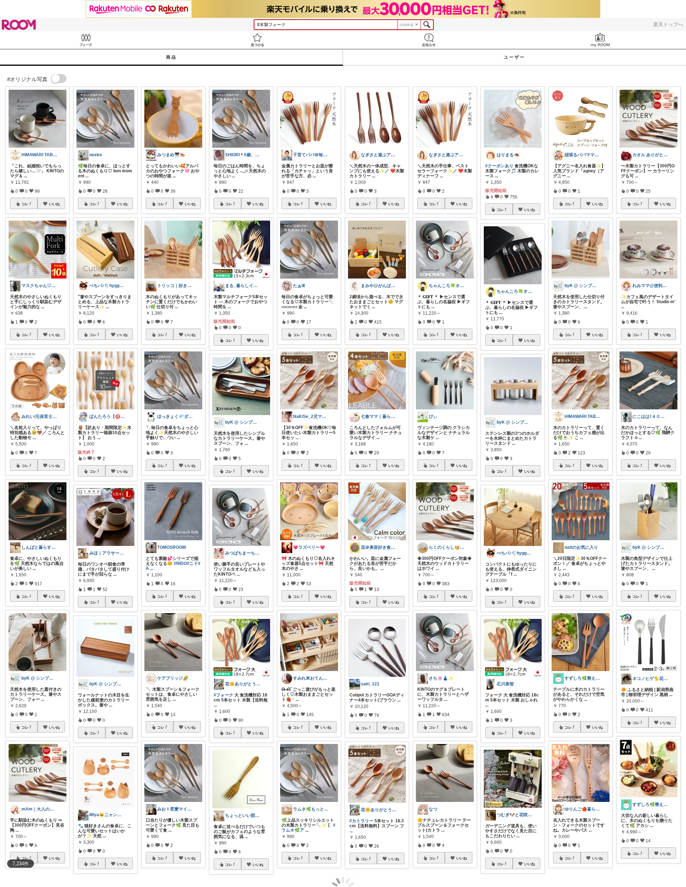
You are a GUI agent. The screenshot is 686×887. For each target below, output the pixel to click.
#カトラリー (361, 820)
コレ (25, 204)
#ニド (192, 563)
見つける (257, 40)
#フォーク (223, 695)
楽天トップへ (668, 24)
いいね (54, 204)
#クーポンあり (499, 165)
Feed (86, 40)
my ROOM (600, 40)
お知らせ (428, 40)
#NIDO (180, 563)
